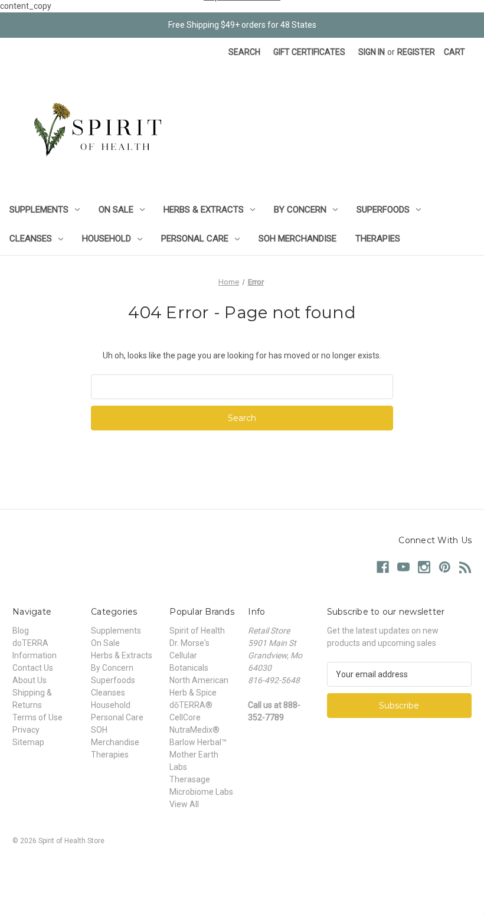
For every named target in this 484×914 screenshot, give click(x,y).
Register (416, 52)
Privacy (26, 730)
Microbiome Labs (201, 792)
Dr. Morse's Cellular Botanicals (189, 655)
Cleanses (30, 238)
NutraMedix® (194, 730)
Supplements (38, 209)
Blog (20, 630)
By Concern (300, 209)
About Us (29, 680)
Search (244, 52)
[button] (242, 867)
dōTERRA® (190, 705)
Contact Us (32, 668)
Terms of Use (37, 717)
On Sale (116, 209)
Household (106, 238)
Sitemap (28, 742)
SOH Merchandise (297, 238)
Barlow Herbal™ (198, 742)
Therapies (377, 238)
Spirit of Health (197, 630)
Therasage (189, 779)
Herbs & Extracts (203, 209)
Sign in (371, 52)
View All (184, 804)
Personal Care (194, 238)
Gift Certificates (309, 52)
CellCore (185, 717)
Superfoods (383, 209)
